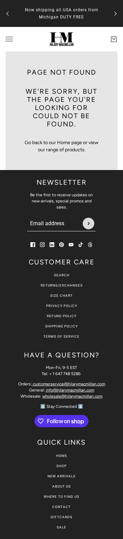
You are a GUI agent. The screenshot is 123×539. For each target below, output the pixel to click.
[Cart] (114, 39)
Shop (61, 466)
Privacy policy (61, 306)
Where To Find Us (61, 496)
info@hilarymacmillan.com (70, 390)
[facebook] (33, 244)
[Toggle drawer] (9, 39)
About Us (61, 486)
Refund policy (62, 316)
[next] (115, 13)
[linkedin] (52, 244)
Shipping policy (61, 326)
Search (61, 275)
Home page (69, 142)
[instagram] (42, 244)
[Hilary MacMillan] (61, 39)
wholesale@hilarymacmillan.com (72, 396)
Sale (61, 527)
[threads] (90, 244)
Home (61, 456)
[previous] (7, 13)
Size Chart (61, 295)
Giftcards (61, 517)
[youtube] (71, 244)
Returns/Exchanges (62, 285)
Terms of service (61, 336)
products (74, 150)
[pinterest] (61, 244)
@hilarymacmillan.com (69, 384)
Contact (61, 507)
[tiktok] (80, 244)
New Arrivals (61, 476)
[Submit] (88, 223)
